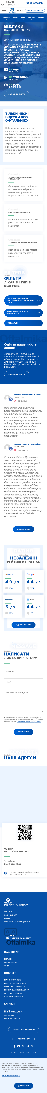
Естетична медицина (14, 993)
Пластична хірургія (13, 996)
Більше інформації (11, 1076)
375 (32, 588)
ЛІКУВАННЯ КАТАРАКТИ (14, 986)
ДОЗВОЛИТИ (23, 1086)
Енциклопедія (10, 962)
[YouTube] (18, 1046)
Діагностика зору (12, 980)
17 (31, 613)
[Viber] (32, 1046)
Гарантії (8, 912)
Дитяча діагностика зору (16, 990)
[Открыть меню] (4, 11)
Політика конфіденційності (17, 922)
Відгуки (41, 17)
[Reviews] (11, 399)
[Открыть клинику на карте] (24, 834)
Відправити (23, 732)
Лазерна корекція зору (15, 983)
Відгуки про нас (23, 625)
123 (11, 613)
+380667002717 (34, 3)
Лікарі (15, 17)
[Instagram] (23, 1046)
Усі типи (10, 329)
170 (11, 588)
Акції (6, 965)
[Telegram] (27, 1046)
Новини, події (10, 915)
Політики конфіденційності (29, 721)
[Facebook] (14, 1046)
